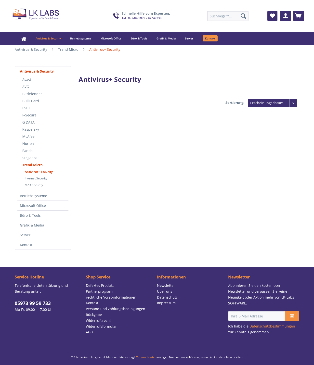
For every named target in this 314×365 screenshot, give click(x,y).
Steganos (29, 157)
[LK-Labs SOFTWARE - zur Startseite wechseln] (35, 15)
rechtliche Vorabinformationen (111, 297)
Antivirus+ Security (39, 172)
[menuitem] (228, 16)
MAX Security (34, 185)
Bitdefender (32, 93)
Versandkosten (146, 357)
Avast (26, 79)
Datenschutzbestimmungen (272, 326)
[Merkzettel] (272, 16)
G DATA (28, 122)
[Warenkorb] (298, 16)
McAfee (28, 136)
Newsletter (166, 285)
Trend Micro (32, 165)
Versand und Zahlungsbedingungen (115, 308)
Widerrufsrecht (98, 320)
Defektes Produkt (100, 285)
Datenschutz (167, 297)
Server (25, 235)
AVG (25, 86)
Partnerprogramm (101, 291)
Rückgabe (94, 314)
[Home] (20, 38)
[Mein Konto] (285, 16)
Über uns (164, 291)
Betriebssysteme (33, 195)
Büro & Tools (30, 215)
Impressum (166, 303)
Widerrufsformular (101, 326)
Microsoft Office (33, 205)
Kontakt (26, 244)
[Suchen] (243, 16)
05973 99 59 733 (33, 303)
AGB (89, 332)
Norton (28, 143)
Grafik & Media (32, 225)
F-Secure (29, 115)
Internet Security (36, 178)
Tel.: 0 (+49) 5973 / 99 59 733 (141, 18)
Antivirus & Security (37, 71)
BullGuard (30, 101)
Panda (27, 150)
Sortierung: (234, 102)
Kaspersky (30, 129)
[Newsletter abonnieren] (292, 316)
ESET (26, 108)
